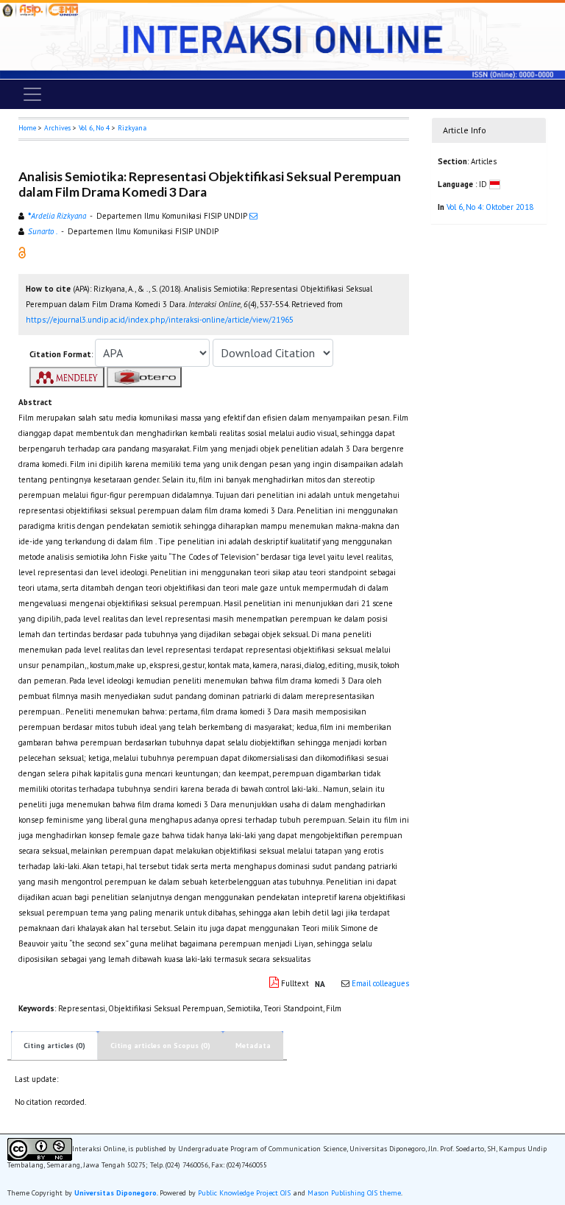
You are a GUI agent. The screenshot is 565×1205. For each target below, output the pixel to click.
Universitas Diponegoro (115, 1193)
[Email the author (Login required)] (253, 216)
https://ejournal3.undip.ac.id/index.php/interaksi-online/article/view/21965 (160, 320)
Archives (57, 128)
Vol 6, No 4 (94, 128)
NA (320, 984)
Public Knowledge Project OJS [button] (244, 1193)
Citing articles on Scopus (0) (160, 1045)
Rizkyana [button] (132, 128)
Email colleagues (380, 983)
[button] (22, 251)
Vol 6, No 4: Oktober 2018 (490, 207)
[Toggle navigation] (32, 94)
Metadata (253, 1045)
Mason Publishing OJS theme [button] (354, 1193)
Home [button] (27, 128)
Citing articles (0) (54, 1045)
